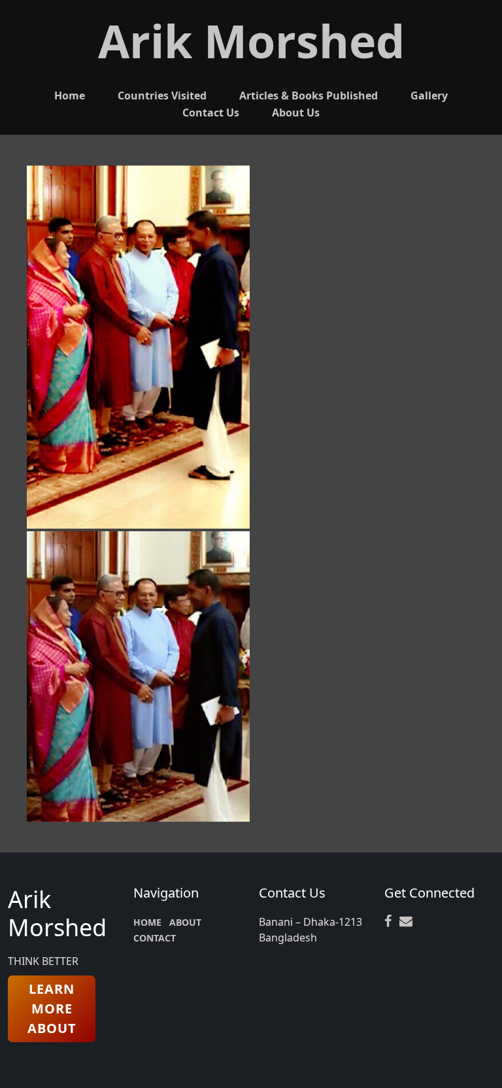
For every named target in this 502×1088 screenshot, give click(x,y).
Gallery (429, 95)
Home (69, 95)
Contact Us (210, 112)
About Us (296, 112)
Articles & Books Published (308, 95)
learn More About (51, 1008)
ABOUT (185, 922)
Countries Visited (162, 95)
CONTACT (154, 938)
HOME (147, 922)
